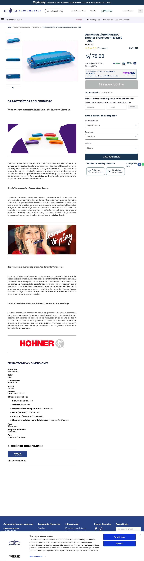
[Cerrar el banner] (140, 535)
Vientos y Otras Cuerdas (21, 27)
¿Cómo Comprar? (122, 20)
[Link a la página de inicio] (10, 27)
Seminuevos (108, 20)
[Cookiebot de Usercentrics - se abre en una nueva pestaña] (14, 556)
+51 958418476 (9, 531)
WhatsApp (116, 170)
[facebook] (139, 164)
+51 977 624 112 (117, 172)
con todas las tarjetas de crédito (87, 2)
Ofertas (79, 20)
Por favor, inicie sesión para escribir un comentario (17, 454)
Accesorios (35, 27)
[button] (50, 61)
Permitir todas (119, 537)
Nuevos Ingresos (93, 20)
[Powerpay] (39, 2)
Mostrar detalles (35, 557)
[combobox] (54, 11)
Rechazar (119, 544)
